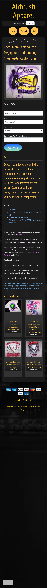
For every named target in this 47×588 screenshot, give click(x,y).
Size (5, 119)
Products (12, 40)
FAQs (26, 242)
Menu (13, 31)
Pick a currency (19, 23)
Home (6, 40)
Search (17, 400)
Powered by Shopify (23, 411)
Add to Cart (13, 147)
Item (5, 110)
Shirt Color (8, 127)
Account (24, 31)
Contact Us (27, 400)
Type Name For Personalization (15, 136)
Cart (34, 31)
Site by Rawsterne (23, 409)
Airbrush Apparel (23, 10)
